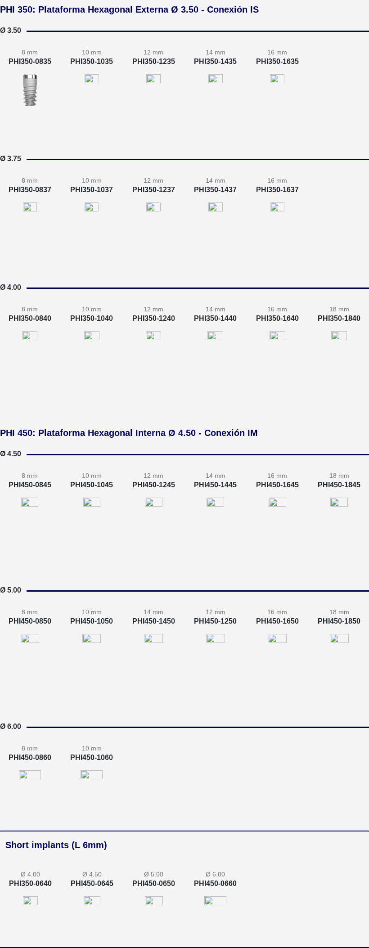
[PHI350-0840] (29, 347)
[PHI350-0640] (30, 908)
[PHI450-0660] (215, 908)
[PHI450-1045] (91, 517)
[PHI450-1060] (92, 790)
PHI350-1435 (215, 61)
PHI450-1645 (277, 485)
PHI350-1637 (277, 189)
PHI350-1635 (277, 61)
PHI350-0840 (30, 318)
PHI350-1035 (91, 61)
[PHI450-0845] (29, 514)
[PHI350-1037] (92, 222)
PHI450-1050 (91, 621)
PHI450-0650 (153, 883)
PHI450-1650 (277, 621)
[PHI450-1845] (339, 533)
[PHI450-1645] (277, 529)
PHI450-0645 (92, 883)
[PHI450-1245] (153, 521)
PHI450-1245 (153, 485)
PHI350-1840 (339, 318)
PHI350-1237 (153, 189)
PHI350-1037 (91, 189)
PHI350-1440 (215, 318)
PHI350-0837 (30, 189)
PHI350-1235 (153, 61)
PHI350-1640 (277, 318)
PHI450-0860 (30, 757)
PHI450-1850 (339, 621)
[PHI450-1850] (339, 669)
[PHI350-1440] (215, 359)
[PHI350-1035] (92, 94)
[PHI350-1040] (91, 351)
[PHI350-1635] (277, 106)
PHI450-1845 (339, 485)
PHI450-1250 (215, 621)
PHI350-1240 (153, 318)
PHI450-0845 (30, 485)
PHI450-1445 (215, 485)
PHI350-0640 (30, 883)
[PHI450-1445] (215, 525)
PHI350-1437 (215, 189)
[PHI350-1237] (153, 226)
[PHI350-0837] (30, 218)
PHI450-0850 (30, 621)
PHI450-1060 (91, 757)
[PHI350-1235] (153, 98)
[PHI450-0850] (30, 650)
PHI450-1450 (153, 621)
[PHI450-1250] (215, 658)
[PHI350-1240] (153, 355)
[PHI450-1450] (153, 662)
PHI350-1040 (91, 318)
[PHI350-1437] (215, 230)
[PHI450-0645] (92, 908)
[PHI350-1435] (215, 102)
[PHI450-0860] (30, 786)
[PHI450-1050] (91, 654)
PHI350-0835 (30, 61)
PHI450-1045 (91, 485)
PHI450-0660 (215, 883)
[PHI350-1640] (277, 363)
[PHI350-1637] (277, 234)
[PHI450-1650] (277, 666)
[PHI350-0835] (30, 90)
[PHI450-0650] (154, 908)
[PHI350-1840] (339, 367)
